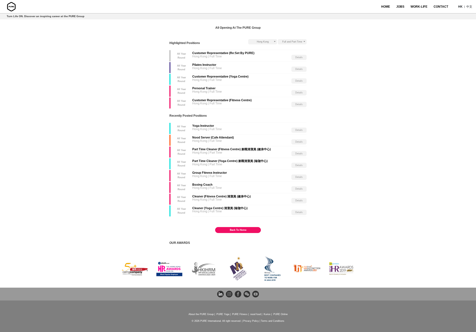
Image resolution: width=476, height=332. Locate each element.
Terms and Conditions (272, 321)
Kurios (267, 314)
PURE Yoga (222, 314)
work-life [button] (419, 6)
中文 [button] (469, 6)
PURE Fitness (239, 314)
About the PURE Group (201, 314)
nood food (255, 314)
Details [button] (299, 57)
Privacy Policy (251, 321)
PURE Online (280, 314)
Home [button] (385, 6)
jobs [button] (400, 6)
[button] (460, 7)
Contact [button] (441, 6)
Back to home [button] (238, 230)
